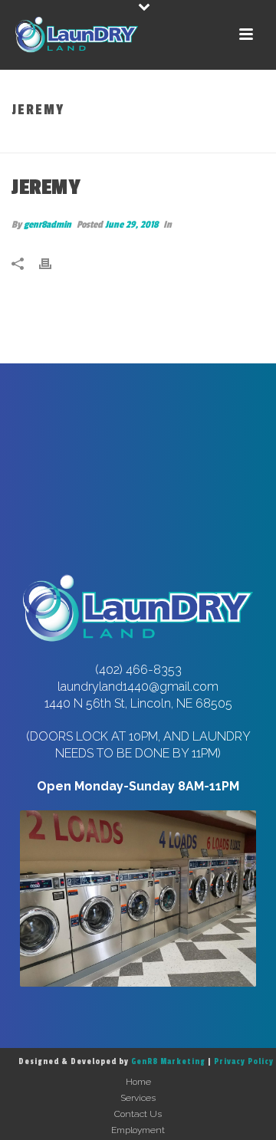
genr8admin (47, 224)
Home (117, 142)
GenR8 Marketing (168, 1061)
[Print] (53, 263)
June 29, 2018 (131, 224)
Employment (138, 1130)
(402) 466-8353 (138, 669)
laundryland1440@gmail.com (138, 686)
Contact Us (138, 1114)
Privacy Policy (244, 1061)
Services (138, 1097)
